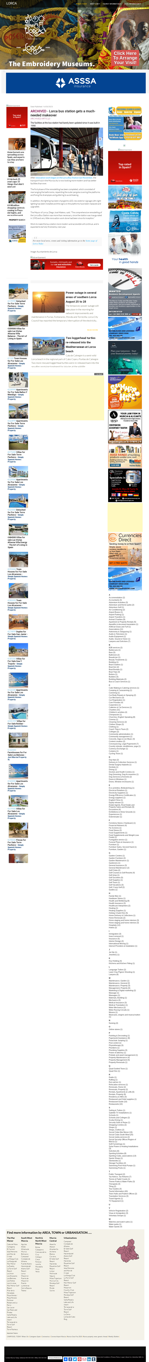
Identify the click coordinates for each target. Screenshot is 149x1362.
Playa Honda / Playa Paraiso (12, 1296)
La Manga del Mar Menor (12, 1262)
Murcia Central (53, 1239)
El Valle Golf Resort (54, 1260)
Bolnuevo (24, 1254)
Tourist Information (111, 4)
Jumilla (38, 1264)
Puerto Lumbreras (25, 1284)
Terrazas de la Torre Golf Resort (12, 1324)
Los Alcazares (12, 1276)
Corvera (53, 1256)
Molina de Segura (53, 1274)
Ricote (52, 1288)
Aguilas (24, 1244)
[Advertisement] (66, 398)
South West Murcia (26, 1239)
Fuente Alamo (26, 1264)
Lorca (23, 1273)
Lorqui (52, 1271)
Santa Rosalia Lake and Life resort (12, 1317)
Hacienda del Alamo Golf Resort (26, 1268)
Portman (10, 1300)
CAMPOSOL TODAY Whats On (17, 1336)
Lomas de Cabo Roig (69, 1318)
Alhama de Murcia (25, 1250)
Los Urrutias (11, 1283)
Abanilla (53, 1244)
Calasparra (39, 1250)
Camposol (25, 1256)
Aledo (23, 1247)
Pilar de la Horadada (10, 1291)
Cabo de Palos (12, 1244)
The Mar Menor (11, 1239)
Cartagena (11, 1247)
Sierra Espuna (26, 1288)
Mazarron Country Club (69, 1289)
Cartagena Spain (35, 1336)
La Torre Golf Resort (12, 1270)
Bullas (37, 1247)
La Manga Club (12, 1259)
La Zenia (67, 1314)
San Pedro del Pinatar (12, 1311)
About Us (128, 1357)
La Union (10, 1273)
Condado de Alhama (25, 1260)
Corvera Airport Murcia (58, 1336)
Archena (53, 1251)
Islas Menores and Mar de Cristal (12, 1254)
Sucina (52, 1290)
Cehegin (38, 1257)
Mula (37, 1269)
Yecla (37, 1271)
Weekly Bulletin (113, 1336)
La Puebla (10, 1266)
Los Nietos (11, 1281)
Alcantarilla (54, 1249)
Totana (23, 1290)
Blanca (52, 1254)
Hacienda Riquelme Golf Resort (55, 1266)
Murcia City (54, 1281)
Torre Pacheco (12, 1329)
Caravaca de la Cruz (40, 1253)
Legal (122, 1357)
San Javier (11, 1307)
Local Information (131, 4)
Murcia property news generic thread (95, 1336)
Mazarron (25, 1276)
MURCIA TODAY (81, 4)
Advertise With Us (138, 1357)
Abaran (52, 1247)
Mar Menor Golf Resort (13, 1287)
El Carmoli (11, 1249)
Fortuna (38, 1262)
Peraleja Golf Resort (54, 1284)
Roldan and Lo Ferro (12, 1304)
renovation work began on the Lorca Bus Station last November (64, 177)
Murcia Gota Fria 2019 (74, 1336)
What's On (94, 4)
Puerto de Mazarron (25, 1279)
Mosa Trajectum (56, 1278)
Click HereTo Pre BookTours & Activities (117, 58)
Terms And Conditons (103, 1357)
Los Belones (11, 1278)
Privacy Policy (115, 1357)
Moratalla (39, 1267)
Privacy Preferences (55, 1358)
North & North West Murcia (40, 1241)
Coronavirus (46, 1336)
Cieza (37, 1259)
